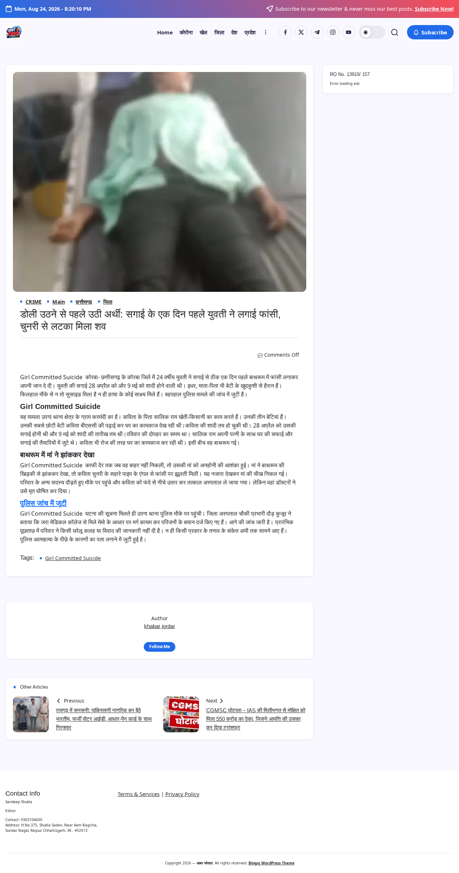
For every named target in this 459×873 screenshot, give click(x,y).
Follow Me (159, 646)
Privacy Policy (182, 793)
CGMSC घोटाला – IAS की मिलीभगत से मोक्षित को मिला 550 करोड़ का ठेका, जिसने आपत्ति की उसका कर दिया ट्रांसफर (255, 718)
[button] (372, 32)
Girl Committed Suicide (73, 558)
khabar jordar (159, 626)
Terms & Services (139, 793)
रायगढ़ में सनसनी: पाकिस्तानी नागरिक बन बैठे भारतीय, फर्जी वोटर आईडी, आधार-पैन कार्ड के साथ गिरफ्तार (104, 718)
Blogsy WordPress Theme (271, 862)
